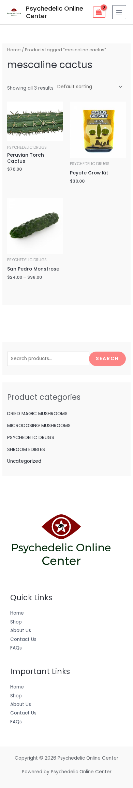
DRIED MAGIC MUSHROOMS (37, 413)
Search (107, 358)
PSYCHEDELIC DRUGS (30, 437)
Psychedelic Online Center (54, 12)
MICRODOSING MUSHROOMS (39, 425)
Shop (16, 622)
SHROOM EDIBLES (26, 449)
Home (14, 50)
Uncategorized (24, 461)
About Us (20, 630)
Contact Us (23, 639)
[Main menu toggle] (119, 12)
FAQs (16, 648)
